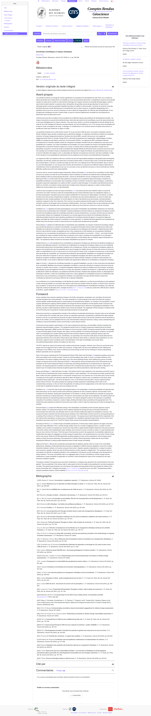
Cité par (6, 27)
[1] (47, 263)
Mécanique (55, 1)
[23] (47, 179)
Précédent (40, 40)
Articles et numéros (52, 26)
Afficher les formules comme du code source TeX (99, 47)
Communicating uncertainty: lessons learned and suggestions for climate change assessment (133, 73)
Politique (59, 670)
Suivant (86, 40)
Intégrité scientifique (82, 26)
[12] (74, 191)
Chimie (87, 1)
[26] (48, 243)
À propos (39, 26)
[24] (85, 172)
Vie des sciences (103, 1)
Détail (39, 73)
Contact (99, 712)
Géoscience (72, 1)
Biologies (93, 1)
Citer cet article (50, 73)
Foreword (7, 20)
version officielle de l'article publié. (102, 90)
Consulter (37, 33)
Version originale (42, 47)
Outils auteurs (97, 26)
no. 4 (70, 40)
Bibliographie (8, 24)
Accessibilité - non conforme (79, 712)
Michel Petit (39, 55)
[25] (46, 225)
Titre (5, 8)
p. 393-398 (78, 40)
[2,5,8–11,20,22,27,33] (79, 288)
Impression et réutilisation (109, 26)
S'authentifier (76, 695)
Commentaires (8, 30)
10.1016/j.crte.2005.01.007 (48, 79)
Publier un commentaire (11, 33)
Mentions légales (107, 712)
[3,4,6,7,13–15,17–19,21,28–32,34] (67, 290)
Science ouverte (67, 26)
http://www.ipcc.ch (42, 597)
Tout (99, 34)
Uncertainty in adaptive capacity (132, 59)
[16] (47, 209)
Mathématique (46, 1)
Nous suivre (92, 712)
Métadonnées (8, 11)
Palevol (80, 1)
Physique (63, 1)
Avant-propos (8, 18)
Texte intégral (8, 15)
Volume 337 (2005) (60, 40)
